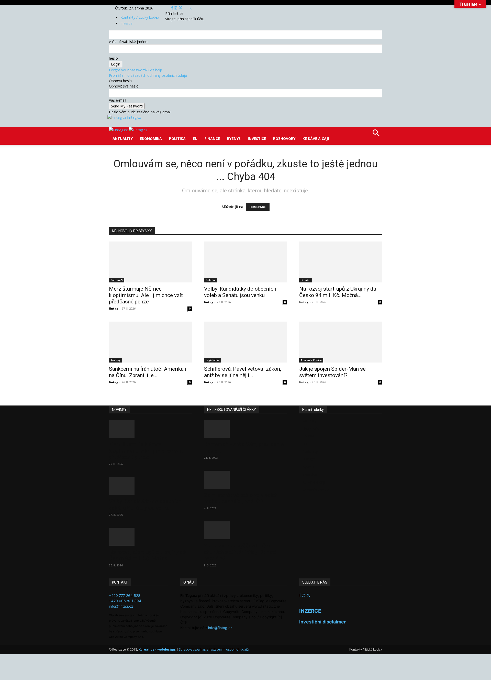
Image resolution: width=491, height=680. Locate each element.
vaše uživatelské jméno (128, 41)
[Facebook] (172, 8)
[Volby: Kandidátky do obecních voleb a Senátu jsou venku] (245, 262)
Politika (177, 138)
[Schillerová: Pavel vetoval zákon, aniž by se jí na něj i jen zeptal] (245, 342)
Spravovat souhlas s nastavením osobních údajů (214, 649)
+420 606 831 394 (125, 601)
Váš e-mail (117, 100)
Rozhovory (284, 138)
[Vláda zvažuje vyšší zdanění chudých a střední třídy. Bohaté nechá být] (245, 530)
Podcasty (310, 451)
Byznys (234, 138)
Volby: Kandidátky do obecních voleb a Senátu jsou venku (240, 292)
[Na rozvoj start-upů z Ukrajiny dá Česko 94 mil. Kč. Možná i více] (340, 262)
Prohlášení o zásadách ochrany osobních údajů (148, 75)
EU (195, 138)
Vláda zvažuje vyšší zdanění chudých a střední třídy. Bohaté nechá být (240, 552)
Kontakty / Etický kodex (139, 17)
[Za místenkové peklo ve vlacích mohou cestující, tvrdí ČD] (245, 480)
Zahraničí (116, 280)
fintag (113, 308)
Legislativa (212, 360)
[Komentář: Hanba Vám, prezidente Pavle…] (245, 429)
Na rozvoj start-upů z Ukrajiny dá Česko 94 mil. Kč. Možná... (337, 292)
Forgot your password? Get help (135, 70)
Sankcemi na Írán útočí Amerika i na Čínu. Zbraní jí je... (147, 372)
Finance (212, 138)
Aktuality (123, 138)
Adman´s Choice (311, 360)
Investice (257, 138)
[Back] (190, 8)
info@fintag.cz (121, 606)
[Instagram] (176, 8)
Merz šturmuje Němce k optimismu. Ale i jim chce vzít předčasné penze (146, 295)
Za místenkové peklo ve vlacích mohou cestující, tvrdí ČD (241, 498)
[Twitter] (180, 8)
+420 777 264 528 (124, 595)
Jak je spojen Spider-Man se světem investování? (332, 372)
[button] (376, 134)
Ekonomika (151, 138)
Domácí (305, 280)
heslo (113, 58)
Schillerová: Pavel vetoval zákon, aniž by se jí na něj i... (242, 372)
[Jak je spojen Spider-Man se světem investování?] (340, 342)
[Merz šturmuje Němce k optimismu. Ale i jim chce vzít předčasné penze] (150, 262)
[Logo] (119, 129)
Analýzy (115, 360)
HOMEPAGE (258, 207)
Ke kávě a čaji (316, 138)
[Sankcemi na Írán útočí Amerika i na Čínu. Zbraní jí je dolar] (150, 342)
